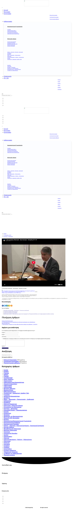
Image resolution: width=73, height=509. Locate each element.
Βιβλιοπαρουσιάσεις (10, 391)
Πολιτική (6, 438)
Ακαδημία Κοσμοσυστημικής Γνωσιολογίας (12, 493)
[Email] (8, 305)
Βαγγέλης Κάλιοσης (9, 388)
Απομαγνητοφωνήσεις (10, 384)
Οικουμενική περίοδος (11, 42)
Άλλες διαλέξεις (9, 379)
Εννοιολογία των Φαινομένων (12, 407)
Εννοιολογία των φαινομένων (12, 32)
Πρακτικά (7, 442)
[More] (12, 305)
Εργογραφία (7, 14)
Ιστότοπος (4, 336)
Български (59, 89)
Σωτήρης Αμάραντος (10, 450)
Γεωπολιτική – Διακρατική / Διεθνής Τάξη (14, 59)
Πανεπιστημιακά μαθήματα (54, 19)
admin (5, 233)
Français (59, 79)
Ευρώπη (8, 58)
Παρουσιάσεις (8, 436)
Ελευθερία (9, 54)
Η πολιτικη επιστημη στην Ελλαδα (10, 312)
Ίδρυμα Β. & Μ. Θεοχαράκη (11, 418)
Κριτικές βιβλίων (9, 427)
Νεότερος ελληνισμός (11, 45)
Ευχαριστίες (7, 413)
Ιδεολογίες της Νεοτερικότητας (12, 68)
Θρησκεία (9, 65)
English (59, 81)
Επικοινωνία (7, 76)
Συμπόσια (7, 446)
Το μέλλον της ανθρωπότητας (12, 70)
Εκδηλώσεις (7, 401)
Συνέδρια (6, 447)
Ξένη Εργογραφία (6, 479)
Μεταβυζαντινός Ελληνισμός (12, 429)
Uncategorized (8, 377)
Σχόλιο (3, 346)
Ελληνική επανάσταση (11, 44)
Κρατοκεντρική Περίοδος (11, 424)
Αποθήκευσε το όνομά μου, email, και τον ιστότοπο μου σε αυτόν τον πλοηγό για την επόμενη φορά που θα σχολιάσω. (26, 338)
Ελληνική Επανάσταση (10, 404)
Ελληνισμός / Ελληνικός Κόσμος (13, 405)
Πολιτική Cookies (6, 488)
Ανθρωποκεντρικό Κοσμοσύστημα (13, 33)
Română (59, 87)
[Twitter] (4, 305)
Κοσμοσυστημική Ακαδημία (12, 422)
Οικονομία (7, 432)
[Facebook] (3, 305)
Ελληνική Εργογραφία (53, 15)
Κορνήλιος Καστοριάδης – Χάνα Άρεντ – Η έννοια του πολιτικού (16, 310)
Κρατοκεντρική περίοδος (11, 41)
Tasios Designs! (36, 507)
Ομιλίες (6, 435)
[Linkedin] (6, 305)
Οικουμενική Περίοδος (10, 433)
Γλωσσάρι (9, 29)
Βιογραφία (7, 12)
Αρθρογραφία (8, 21)
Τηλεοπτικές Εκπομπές (11, 452)
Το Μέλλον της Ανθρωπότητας (13, 453)
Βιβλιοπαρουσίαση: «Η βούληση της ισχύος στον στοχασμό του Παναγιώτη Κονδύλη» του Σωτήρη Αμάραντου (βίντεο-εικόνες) (29, 313)
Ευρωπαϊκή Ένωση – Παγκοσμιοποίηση (14, 69)
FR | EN (6, 78)
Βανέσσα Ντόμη (8, 390)
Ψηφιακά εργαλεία (9, 455)
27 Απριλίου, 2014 (7, 235)
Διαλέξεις (7, 398)
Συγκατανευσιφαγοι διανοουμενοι (10, 311)
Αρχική (6, 10)
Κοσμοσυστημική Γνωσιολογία (14, 26)
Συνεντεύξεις (8, 449)
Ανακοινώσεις (8, 381)
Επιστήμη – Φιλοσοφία (11, 67)
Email (3, 334)
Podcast (6, 376)
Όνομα (3, 332)
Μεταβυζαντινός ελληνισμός (12, 43)
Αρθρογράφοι (8, 387)
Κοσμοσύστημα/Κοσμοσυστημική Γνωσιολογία (17, 421)
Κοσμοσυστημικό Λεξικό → (11, 30)
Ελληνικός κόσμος (11, 38)
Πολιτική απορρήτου (7, 487)
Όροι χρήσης (5, 485)
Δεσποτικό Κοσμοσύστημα (11, 31)
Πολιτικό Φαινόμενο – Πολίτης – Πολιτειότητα (15, 57)
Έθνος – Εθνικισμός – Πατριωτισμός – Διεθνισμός (19, 399)
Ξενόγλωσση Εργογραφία (54, 17)
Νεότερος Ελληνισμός (10, 430)
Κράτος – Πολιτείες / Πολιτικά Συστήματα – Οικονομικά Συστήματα (24, 425)
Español (59, 83)
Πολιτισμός (9, 66)
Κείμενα (6, 419)
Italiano (59, 85)
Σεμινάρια (7, 444)
